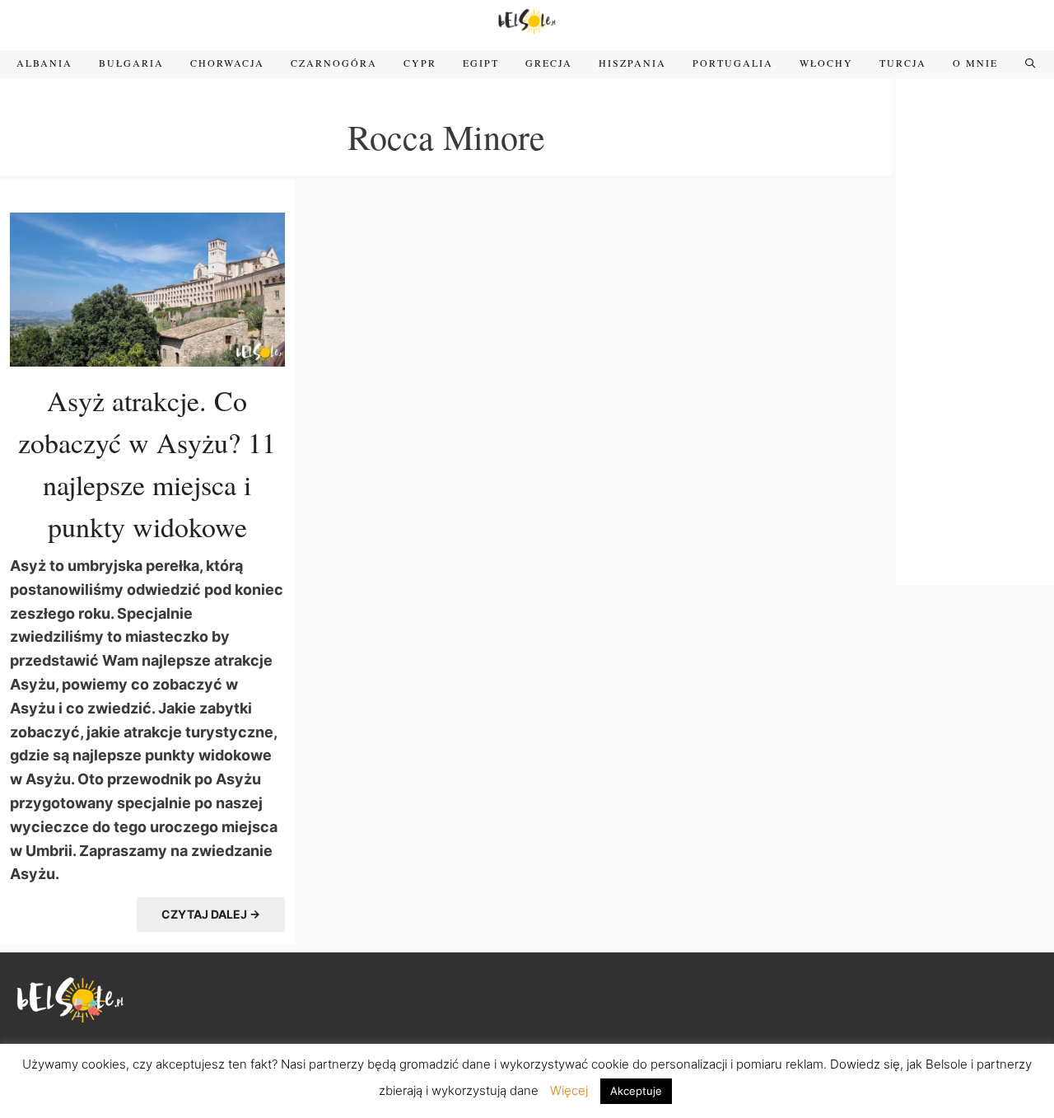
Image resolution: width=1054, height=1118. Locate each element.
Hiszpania (632, 62)
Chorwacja (227, 62)
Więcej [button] (569, 1090)
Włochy (826, 62)
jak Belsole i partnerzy (969, 1064)
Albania (44, 62)
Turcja (902, 62)
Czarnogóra (334, 62)
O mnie (975, 62)
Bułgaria (131, 62)
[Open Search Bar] (1030, 63)
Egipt (481, 62)
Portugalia (733, 62)
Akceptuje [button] (636, 1090)
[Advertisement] (975, 330)
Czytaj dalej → (210, 914)
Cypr (419, 62)
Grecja (548, 62)
